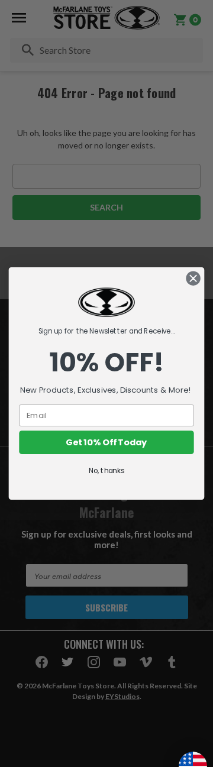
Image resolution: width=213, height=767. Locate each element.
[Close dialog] (193, 278)
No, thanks (106, 471)
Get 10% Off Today (106, 442)
